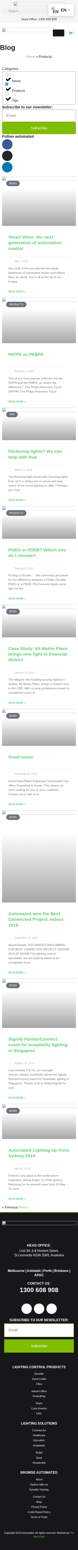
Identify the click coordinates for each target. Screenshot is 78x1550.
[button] (58, 33)
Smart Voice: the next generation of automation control (35, 243)
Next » (23, 1207)
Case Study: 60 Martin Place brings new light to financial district (38, 654)
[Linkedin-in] (7, 167)
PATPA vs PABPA (25, 354)
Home (30, 56)
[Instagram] (7, 156)
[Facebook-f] (7, 144)
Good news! (20, 757)
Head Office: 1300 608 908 (39, 19)
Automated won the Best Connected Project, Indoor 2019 (36, 919)
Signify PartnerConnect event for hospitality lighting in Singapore (38, 1045)
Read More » (17, 291)
